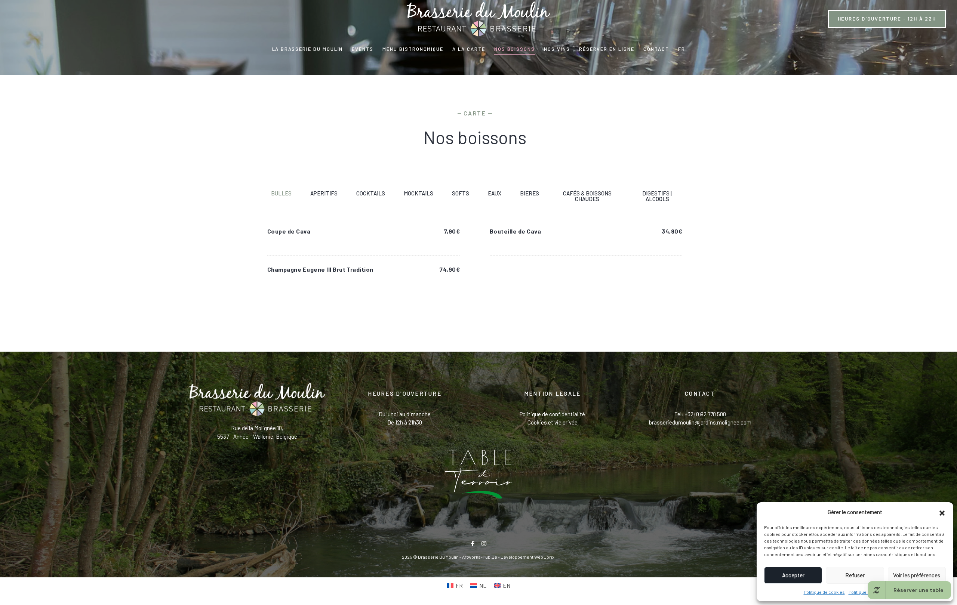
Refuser (855, 575)
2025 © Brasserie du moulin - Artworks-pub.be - (451, 556)
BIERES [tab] (529, 193)
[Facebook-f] (473, 543)
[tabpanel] (475, 255)
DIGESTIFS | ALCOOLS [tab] (657, 196)
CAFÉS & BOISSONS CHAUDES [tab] (587, 196)
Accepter (793, 575)
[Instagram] (484, 543)
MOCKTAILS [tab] (418, 193)
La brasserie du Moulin (307, 49)
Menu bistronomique (412, 49)
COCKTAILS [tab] (370, 193)
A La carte (468, 49)
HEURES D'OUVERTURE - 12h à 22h (887, 19)
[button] (942, 512)
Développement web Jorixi (528, 556)
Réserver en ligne (606, 49)
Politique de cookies (824, 592)
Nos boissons (514, 49)
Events (362, 49)
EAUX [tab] (494, 193)
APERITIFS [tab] (324, 193)
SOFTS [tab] (460, 193)
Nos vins (557, 49)
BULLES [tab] (281, 193)
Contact (656, 49)
